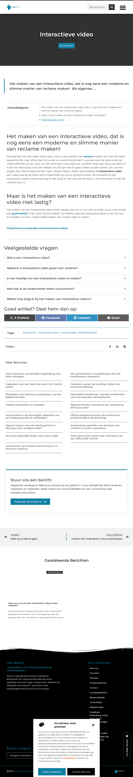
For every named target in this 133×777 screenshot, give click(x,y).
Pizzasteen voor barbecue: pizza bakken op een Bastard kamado (33, 396)
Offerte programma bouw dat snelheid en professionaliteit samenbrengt (95, 416)
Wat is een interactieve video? (66, 257)
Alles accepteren (52, 772)
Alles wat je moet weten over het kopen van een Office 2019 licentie (97, 437)
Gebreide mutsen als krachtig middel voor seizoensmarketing (95, 385)
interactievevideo (48, 332)
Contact (94, 687)
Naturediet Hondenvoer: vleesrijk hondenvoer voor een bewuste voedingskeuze (98, 396)
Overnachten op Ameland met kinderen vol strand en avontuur (31, 447)
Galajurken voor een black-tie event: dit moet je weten (34, 385)
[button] (93, 725)
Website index (96, 707)
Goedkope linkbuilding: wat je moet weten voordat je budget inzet (99, 718)
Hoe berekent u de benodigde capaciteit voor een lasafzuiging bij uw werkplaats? (33, 416)
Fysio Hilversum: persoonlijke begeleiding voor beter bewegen (33, 375)
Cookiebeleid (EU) (98, 692)
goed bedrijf (19, 213)
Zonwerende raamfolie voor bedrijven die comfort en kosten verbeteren (95, 427)
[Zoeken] (112, 7)
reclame (88, 156)
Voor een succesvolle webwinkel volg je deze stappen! (33, 604)
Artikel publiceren (98, 683)
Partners (94, 678)
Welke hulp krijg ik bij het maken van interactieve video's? (66, 299)
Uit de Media (96, 702)
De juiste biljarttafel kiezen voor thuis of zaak (32, 435)
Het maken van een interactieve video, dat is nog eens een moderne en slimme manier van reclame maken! (81, 109)
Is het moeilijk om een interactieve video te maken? (66, 278)
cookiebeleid (68, 758)
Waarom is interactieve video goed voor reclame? (66, 268)
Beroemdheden (97, 697)
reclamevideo (68, 332)
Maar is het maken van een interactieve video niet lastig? (74, 115)
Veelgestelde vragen (53, 119)
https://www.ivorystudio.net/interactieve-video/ (37, 228)
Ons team (94, 673)
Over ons (94, 668)
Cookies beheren (81, 772)
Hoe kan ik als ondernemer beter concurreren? (66, 288)
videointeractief (87, 332)
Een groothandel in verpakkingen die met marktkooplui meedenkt (96, 375)
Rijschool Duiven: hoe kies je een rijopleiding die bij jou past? (97, 406)
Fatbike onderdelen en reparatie (25, 404)
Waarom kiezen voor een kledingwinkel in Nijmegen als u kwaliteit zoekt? (31, 427)
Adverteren (66, 45)
